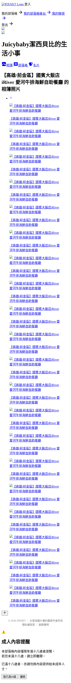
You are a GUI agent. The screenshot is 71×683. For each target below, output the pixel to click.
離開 (22, 676)
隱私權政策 (28, 624)
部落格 (23, 65)
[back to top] (5, 613)
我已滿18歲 (9, 676)
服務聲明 (44, 624)
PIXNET (21, 620)
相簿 (9, 65)
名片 (36, 65)
